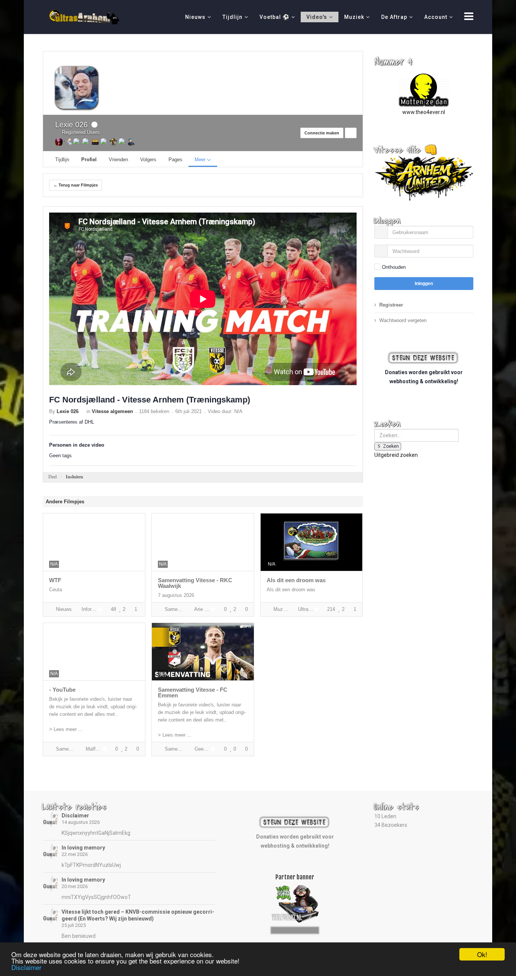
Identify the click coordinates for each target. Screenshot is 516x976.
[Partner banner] (295, 929)
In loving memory (83, 848)
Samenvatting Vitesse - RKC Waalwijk (195, 583)
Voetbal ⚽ (274, 17)
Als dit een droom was (296, 580)
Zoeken (391, 446)
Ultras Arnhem (304, 609)
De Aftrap (394, 17)
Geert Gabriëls (201, 749)
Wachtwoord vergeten (402, 320)
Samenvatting (174, 609)
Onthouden (394, 267)
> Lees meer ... (66, 729)
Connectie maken (321, 133)
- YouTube (62, 689)
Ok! (482, 954)
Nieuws (195, 17)
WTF (55, 580)
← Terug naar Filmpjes (75, 185)
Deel (52, 477)
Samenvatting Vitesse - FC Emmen (192, 692)
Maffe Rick (92, 749)
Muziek (354, 17)
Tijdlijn (232, 17)
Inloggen (424, 283)
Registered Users (79, 132)
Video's (316, 17)
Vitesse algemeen (112, 411)
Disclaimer (75, 816)
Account (435, 17)
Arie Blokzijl (201, 609)
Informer (88, 609)
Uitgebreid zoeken (396, 455)
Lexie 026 (71, 124)
